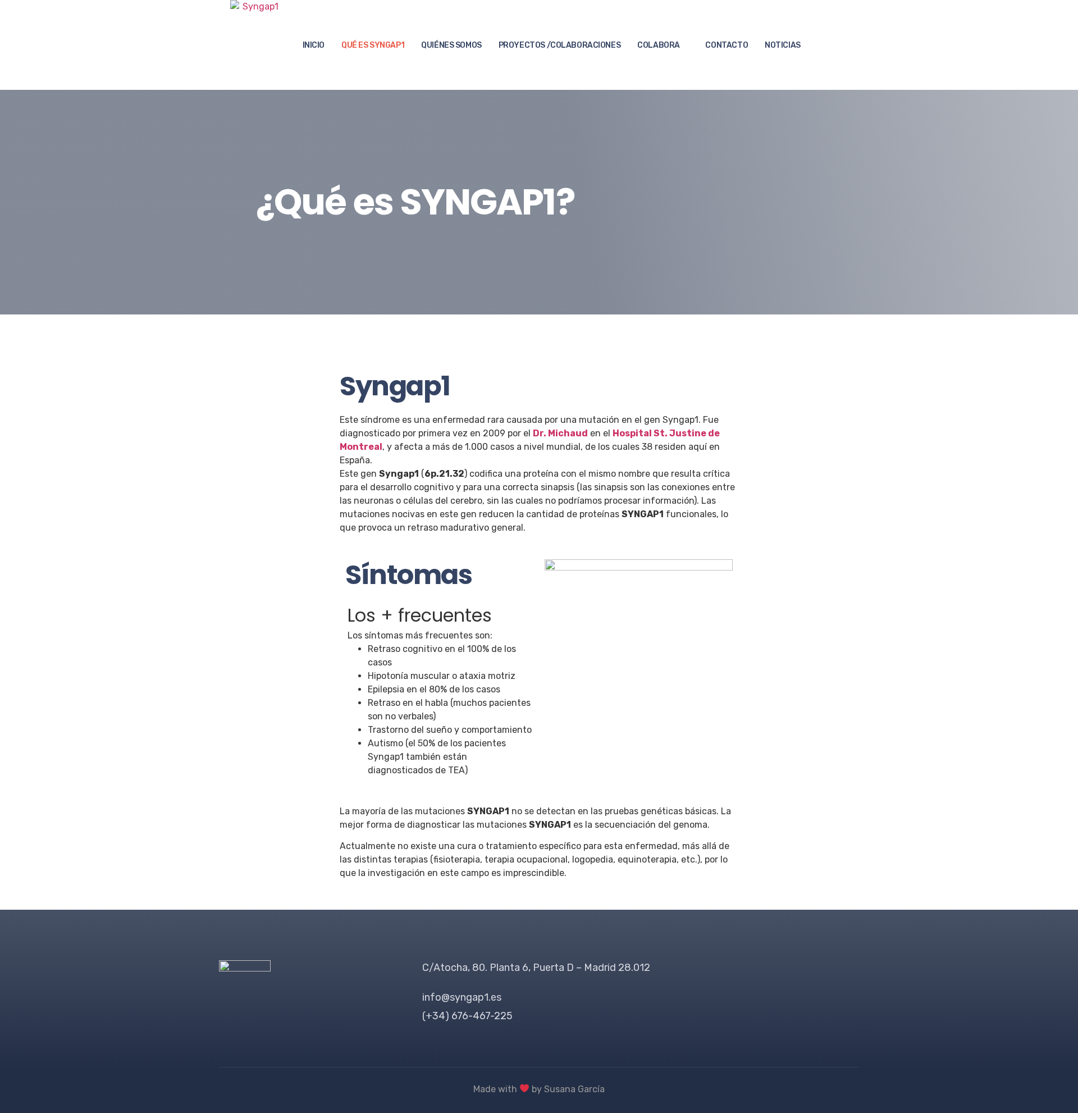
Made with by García (539, 1089)
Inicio (314, 45)
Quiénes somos (451, 45)
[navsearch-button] (831, 45)
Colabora (658, 45)
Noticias (783, 45)
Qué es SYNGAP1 (372, 45)
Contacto (726, 45)
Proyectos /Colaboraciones (560, 45)
